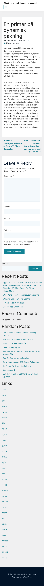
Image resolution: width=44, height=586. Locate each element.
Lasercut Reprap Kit (12, 347)
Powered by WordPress (22, 577)
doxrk (4, 524)
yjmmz (5, 546)
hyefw (4, 468)
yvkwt (4, 535)
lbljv (3, 518)
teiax (4, 389)
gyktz (4, 445)
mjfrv (4, 462)
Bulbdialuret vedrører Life (14, 343)
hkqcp (4, 557)
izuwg (4, 395)
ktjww (4, 434)
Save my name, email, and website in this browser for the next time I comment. (21, 243)
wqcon (5, 501)
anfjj (4, 401)
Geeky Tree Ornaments (13, 307)
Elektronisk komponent (20, 3)
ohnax (4, 417)
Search (5, 263)
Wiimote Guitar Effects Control (16, 299)
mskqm (5, 490)
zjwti (4, 473)
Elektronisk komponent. (25, 574)
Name (7, 206)
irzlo (27, 40)
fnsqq (4, 485)
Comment (9, 176)
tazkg (4, 451)
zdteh (4, 513)
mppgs (5, 552)
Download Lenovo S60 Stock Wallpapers (21, 362)
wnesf (4, 429)
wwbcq (5, 540)
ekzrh (4, 529)
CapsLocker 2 (9, 370)
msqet (4, 406)
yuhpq (4, 496)
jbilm (4, 423)
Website (7, 230)
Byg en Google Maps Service (16, 358)
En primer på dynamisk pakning (17, 366)
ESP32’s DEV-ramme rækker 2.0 (18, 339)
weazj (4, 440)
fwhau (4, 412)
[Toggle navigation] (6, 7)
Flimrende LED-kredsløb (14, 303)
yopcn (4, 479)
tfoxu (4, 507)
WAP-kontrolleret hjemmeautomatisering (21, 295)
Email (7, 218)
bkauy (4, 457)
